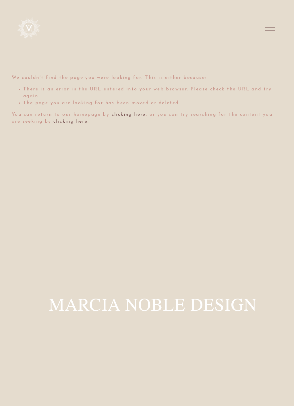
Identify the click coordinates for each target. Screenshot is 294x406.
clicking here (129, 114)
